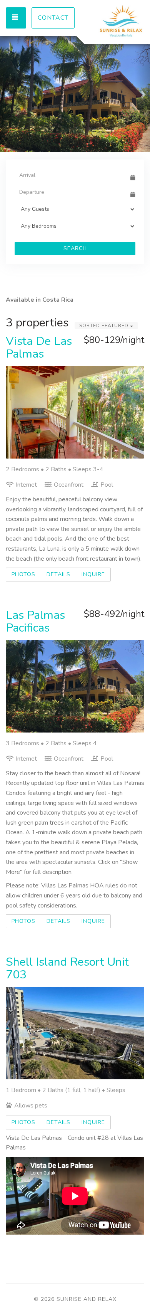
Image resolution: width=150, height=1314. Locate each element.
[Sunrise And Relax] (109, 21)
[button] (7, 94)
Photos (23, 574)
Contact (53, 17)
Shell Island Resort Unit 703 (67, 968)
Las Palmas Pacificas (35, 621)
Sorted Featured (104, 326)
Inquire (93, 574)
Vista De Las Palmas (39, 347)
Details (58, 574)
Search (75, 248)
